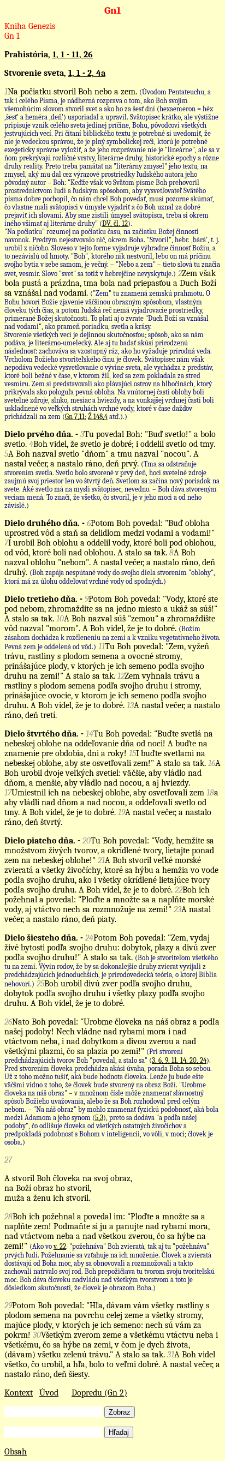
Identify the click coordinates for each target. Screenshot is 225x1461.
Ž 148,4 (98, 416)
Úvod (48, 1393)
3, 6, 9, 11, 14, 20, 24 (179, 1060)
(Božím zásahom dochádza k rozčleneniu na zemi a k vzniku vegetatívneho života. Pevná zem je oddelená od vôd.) (112, 638)
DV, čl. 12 (115, 223)
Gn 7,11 (75, 416)
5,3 (99, 1117)
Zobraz (120, 1412)
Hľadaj (119, 1432)
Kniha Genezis (29, 26)
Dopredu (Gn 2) (99, 1393)
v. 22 (60, 1246)
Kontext (18, 1393)
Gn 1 (12, 36)
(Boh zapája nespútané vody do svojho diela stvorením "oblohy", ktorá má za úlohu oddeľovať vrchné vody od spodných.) (109, 576)
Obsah (15, 1452)
